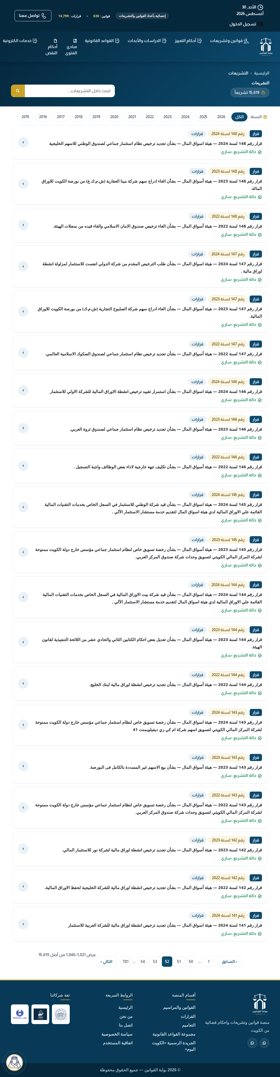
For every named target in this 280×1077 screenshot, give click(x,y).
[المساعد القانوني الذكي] (14, 1062)
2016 (43, 116)
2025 (203, 116)
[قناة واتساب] (264, 1043)
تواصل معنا (29, 15)
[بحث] (18, 91)
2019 (96, 116)
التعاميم (189, 1025)
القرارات (188, 1016)
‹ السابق (229, 961)
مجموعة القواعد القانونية (174, 1034)
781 (125, 961)
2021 (132, 116)
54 (143, 961)
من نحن (126, 1016)
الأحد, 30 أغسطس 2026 (250, 10)
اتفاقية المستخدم (118, 1042)
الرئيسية (125, 1007)
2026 (221, 116)
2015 (25, 116)
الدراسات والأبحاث (145, 40)
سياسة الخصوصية (117, 1034)
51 (179, 961)
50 (191, 961)
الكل (239, 116)
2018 (79, 116)
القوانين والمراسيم (179, 1007)
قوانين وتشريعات (227, 40)
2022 (150, 116)
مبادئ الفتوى (71, 49)
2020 (114, 116)
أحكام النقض (51, 49)
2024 (185, 116)
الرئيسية (261, 73)
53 (155, 961)
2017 (61, 116)
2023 (167, 116)
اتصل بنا (126, 1025)
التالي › (106, 961)
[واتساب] (252, 1043)
